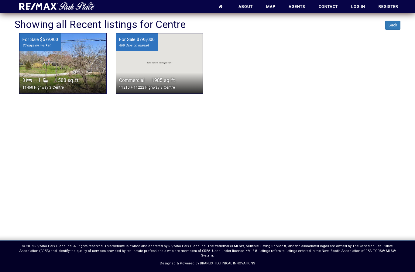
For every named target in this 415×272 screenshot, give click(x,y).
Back (393, 25)
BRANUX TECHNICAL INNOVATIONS (227, 263)
